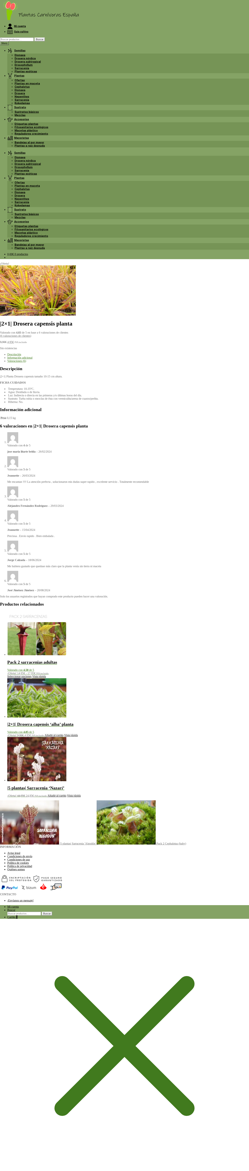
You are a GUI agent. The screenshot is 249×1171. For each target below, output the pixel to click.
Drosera (20, 93)
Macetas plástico (26, 130)
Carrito (12, 917)
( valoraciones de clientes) (15, 335)
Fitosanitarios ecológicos (31, 127)
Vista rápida (39, 676)
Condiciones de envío (19, 856)
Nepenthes (22, 96)
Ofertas (20, 80)
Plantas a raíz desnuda (30, 145)
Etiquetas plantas (26, 124)
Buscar (39, 39)
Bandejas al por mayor (29, 142)
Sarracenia (22, 68)
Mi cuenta (13, 906)
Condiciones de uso (18, 859)
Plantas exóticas (26, 71)
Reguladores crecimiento (31, 133)
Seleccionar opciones (19, 676)
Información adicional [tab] (19, 357)
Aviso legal (13, 853)
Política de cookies (18, 862)
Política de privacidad (19, 866)
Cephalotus (22, 86)
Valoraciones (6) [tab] (16, 360)
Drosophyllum (24, 65)
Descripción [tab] (14, 354)
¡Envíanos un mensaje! (20, 900)
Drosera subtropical (28, 61)
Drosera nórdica (25, 58)
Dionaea (20, 55)
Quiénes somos (16, 869)
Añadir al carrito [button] (54, 735)
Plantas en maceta (27, 83)
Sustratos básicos (27, 112)
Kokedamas (22, 103)
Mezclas (20, 115)
